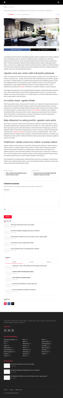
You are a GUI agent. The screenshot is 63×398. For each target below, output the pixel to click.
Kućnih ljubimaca (8, 351)
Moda (24, 341)
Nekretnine (26, 343)
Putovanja (25, 349)
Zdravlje (44, 349)
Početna (5, 7)
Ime (5, 209)
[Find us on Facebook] (9, 303)
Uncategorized (45, 343)
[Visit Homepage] (31, 2)
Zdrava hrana (45, 347)
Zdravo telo (45, 351)
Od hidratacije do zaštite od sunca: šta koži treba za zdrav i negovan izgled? (29, 236)
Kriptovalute (7, 347)
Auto (5, 341)
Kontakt (11, 389)
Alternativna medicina (9, 339)
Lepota (6, 355)
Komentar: (7, 189)
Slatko (43, 339)
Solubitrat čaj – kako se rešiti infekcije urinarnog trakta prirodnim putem (29, 265)
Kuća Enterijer (11, 7)
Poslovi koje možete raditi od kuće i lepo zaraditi (22, 224)
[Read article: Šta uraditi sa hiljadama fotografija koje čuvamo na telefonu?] (7, 232)
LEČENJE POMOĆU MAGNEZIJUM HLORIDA (22, 271)
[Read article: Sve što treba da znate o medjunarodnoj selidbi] (7, 244)
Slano (24, 355)
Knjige (5, 345)
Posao (24, 347)
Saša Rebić (11, 14)
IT (4, 343)
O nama (5, 389)
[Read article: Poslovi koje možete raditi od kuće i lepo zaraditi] (7, 226)
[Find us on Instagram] (5, 303)
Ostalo (24, 345)
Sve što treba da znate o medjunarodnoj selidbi (22, 242)
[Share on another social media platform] (58, 49)
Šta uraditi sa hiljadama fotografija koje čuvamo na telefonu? (25, 230)
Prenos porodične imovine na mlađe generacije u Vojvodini (25, 248)
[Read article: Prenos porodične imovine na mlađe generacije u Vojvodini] (7, 250)
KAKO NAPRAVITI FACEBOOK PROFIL (21, 277)
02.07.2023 (18, 14)
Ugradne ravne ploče (19, 131)
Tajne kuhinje (45, 341)
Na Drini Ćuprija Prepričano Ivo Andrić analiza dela (24, 283)
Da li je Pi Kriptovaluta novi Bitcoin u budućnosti (24, 289)
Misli (24, 339)
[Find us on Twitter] (12, 303)
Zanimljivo (44, 345)
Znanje (43, 353)
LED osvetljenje (36, 110)
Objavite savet (18, 389)
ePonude (22, 86)
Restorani (25, 353)
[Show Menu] (4, 2)
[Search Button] (58, 2)
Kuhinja (6, 353)
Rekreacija (25, 351)
